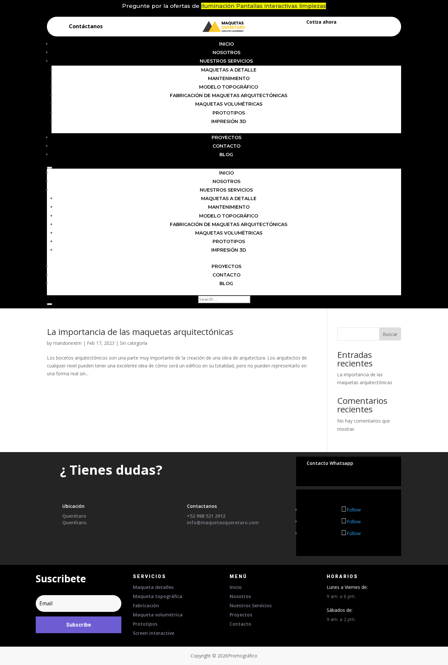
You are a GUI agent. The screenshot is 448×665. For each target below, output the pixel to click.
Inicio (226, 44)
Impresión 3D (228, 121)
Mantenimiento (229, 78)
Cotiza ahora (321, 22)
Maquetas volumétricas (228, 104)
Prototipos (229, 113)
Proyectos (226, 137)
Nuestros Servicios (226, 61)
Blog (226, 154)
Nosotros (226, 52)
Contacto (226, 146)
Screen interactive (153, 633)
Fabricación (146, 605)
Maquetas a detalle (228, 70)
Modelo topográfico (228, 87)
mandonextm (67, 343)
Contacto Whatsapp (330, 463)
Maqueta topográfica (157, 596)
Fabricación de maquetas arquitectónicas (228, 95)
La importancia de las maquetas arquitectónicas (140, 332)
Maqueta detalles (153, 587)
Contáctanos (86, 26)
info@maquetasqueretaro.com (223, 522)
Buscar (390, 334)
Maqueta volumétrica (158, 615)
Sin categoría (133, 343)
